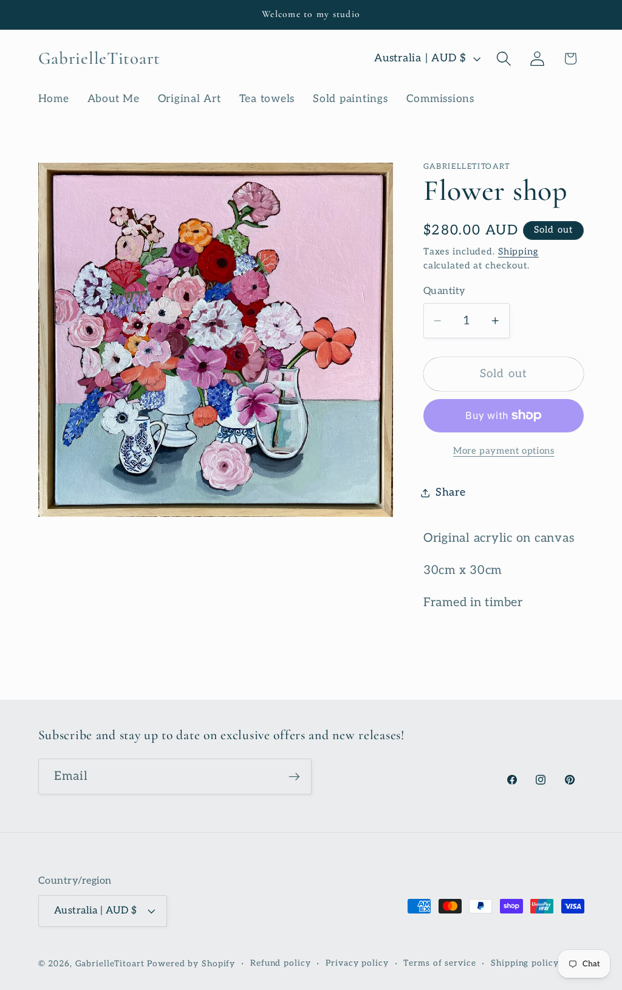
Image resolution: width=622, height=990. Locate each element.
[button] (504, 58)
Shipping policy (524, 963)
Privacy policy (357, 963)
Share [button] (451, 492)
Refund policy (280, 963)
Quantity (444, 291)
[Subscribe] (294, 776)
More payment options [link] (504, 450)
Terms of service (439, 963)
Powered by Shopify (191, 964)
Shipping (518, 251)
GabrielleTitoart (110, 964)
